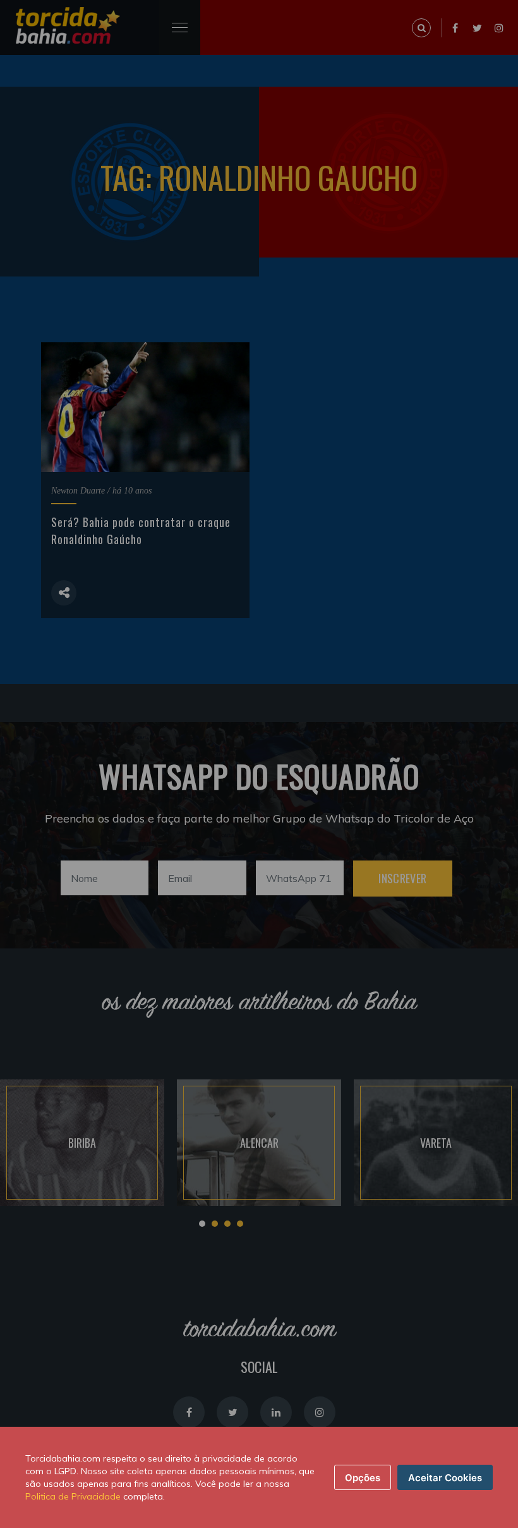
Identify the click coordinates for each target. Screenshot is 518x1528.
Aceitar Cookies (445, 1478)
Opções (362, 1478)
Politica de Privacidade (73, 1496)
